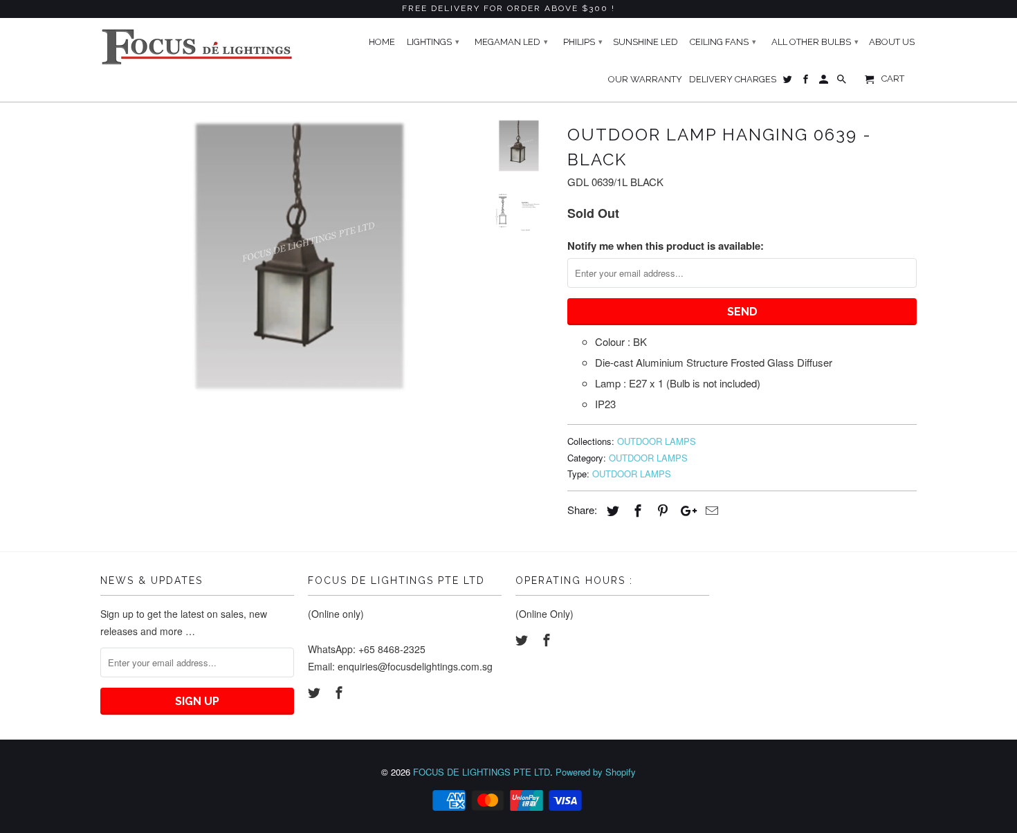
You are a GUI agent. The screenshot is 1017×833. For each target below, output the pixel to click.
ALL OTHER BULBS (815, 42)
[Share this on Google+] (685, 510)
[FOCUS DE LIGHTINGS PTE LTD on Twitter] (315, 692)
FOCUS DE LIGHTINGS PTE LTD (481, 771)
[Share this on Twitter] (611, 510)
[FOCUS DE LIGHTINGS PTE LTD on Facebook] (340, 692)
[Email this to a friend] (710, 510)
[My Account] (824, 82)
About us (892, 42)
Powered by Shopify (596, 771)
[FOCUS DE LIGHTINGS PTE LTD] (197, 46)
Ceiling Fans (723, 42)
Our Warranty (645, 79)
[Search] (842, 82)
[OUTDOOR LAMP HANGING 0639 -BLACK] (281, 256)
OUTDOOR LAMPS (656, 441)
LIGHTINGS (433, 42)
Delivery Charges (732, 79)
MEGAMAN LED (511, 42)
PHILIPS (583, 42)
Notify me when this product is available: (665, 245)
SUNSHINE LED (645, 42)
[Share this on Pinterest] (661, 510)
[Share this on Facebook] (636, 510)
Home (382, 42)
